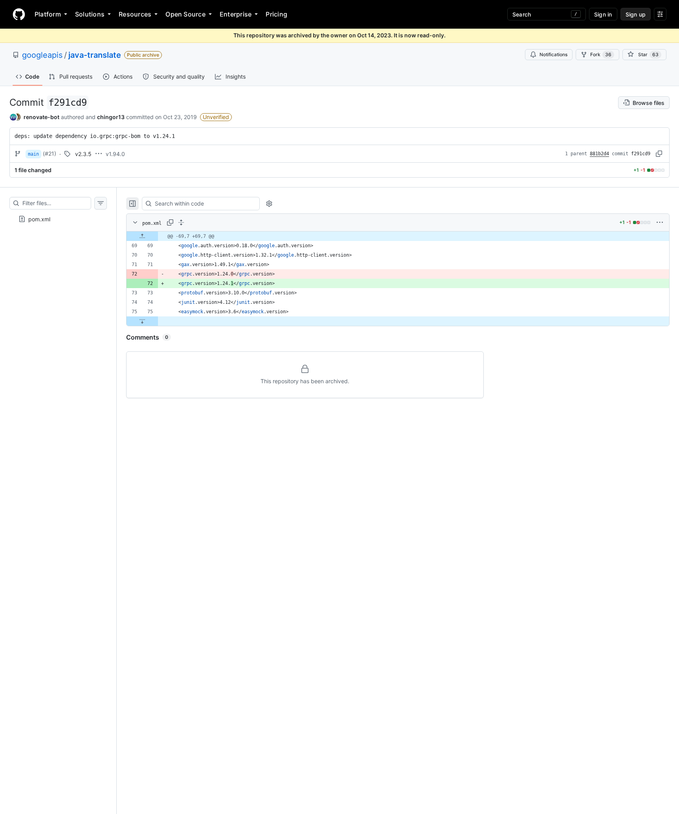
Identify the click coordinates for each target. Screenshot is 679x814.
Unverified (216, 117)
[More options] (659, 222)
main (33, 154)
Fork (600, 54)
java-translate (94, 55)
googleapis (42, 55)
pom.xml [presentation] (39, 219)
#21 (49, 153)
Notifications (553, 54)
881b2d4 (599, 153)
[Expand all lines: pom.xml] (181, 222)
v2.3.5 (83, 154)
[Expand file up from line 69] (142, 236)
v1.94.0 (115, 154)
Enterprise (235, 14)
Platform (48, 14)
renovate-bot (41, 117)
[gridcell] (398, 236)
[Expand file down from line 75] (142, 321)
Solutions (90, 14)
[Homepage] (19, 14)
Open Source (185, 14)
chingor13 (111, 117)
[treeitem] (58, 219)
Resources (135, 14)
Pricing (276, 14)
